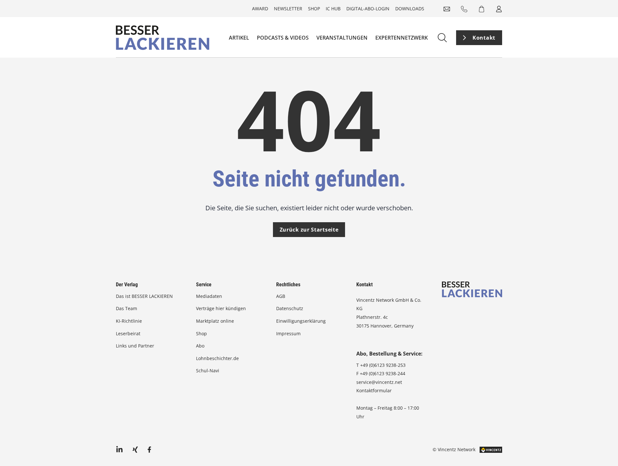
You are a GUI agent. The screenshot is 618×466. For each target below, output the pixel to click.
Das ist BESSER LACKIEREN (145, 296)
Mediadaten (209, 296)
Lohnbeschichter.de (217, 358)
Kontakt (484, 37)
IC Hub (333, 8)
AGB (280, 296)
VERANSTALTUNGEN (342, 37)
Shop (314, 8)
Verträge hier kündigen (221, 308)
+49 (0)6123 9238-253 (383, 365)
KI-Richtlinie (129, 321)
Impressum (288, 333)
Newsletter (288, 8)
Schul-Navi (207, 370)
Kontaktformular (374, 390)
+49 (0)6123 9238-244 (382, 373)
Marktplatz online (215, 321)
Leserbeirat (128, 333)
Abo (200, 346)
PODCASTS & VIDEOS (283, 37)
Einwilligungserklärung (301, 321)
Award (260, 8)
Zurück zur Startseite (309, 229)
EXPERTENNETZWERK (401, 37)
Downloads (409, 8)
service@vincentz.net (379, 382)
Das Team (126, 308)
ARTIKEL (239, 37)
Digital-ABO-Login (367, 8)
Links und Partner (135, 346)
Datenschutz (289, 308)
